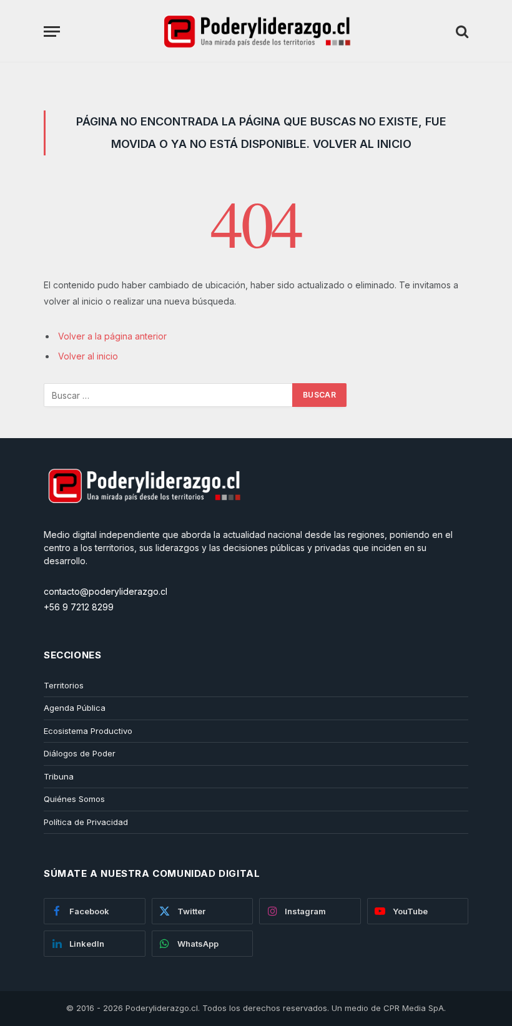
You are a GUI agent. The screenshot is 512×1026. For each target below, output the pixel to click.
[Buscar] (460, 31)
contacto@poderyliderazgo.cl (105, 591)
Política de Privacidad (86, 822)
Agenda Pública (75, 708)
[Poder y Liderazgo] (256, 31)
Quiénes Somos (74, 799)
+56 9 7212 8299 (79, 607)
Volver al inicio (88, 356)
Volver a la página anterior (112, 336)
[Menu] (52, 31)
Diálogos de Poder (80, 753)
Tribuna (59, 776)
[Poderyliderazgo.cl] (144, 521)
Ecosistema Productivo (88, 731)
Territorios (64, 685)
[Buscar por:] (168, 395)
